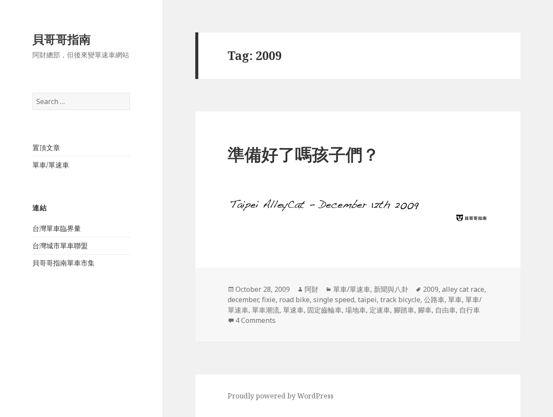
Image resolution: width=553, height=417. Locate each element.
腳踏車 (404, 310)
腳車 (425, 310)
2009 (431, 289)
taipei (367, 299)
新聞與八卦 (391, 289)
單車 (455, 299)
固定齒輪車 (324, 310)
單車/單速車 (50, 165)
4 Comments (255, 320)
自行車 (469, 310)
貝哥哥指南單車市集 (63, 263)
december (243, 299)
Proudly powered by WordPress (281, 396)
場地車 (355, 310)
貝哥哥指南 (61, 39)
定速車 (379, 310)
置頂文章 (46, 147)
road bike (294, 299)
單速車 (293, 310)
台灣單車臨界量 (56, 228)
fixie (269, 299)
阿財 (311, 289)
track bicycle (400, 299)
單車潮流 (266, 310)
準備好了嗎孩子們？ (303, 153)
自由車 (445, 310)
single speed (333, 299)
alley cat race (463, 289)
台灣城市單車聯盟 (60, 245)
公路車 (434, 299)
